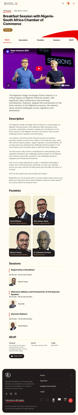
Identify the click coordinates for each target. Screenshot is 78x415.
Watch (7, 40)
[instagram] (15, 394)
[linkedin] (11, 394)
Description (23, 40)
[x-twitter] (6, 394)
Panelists (40, 40)
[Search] (63, 3)
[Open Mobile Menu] (74, 3)
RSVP (71, 40)
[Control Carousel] (70, 400)
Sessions (56, 40)
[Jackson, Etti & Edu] (20, 375)
